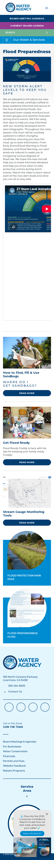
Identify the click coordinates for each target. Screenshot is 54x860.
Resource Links (45, 707)
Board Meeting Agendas (27, 18)
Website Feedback (14, 766)
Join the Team (13, 727)
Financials (9, 756)
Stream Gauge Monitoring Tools (23, 513)
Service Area (27, 788)
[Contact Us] (22, 662)
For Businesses (12, 747)
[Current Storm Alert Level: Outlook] (27, 69)
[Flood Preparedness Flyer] (27, 608)
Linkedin (33, 707)
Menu (46, 7)
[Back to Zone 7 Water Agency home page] (18, 6)
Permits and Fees (13, 761)
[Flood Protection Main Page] (27, 550)
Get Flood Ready (16, 442)
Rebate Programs (14, 771)
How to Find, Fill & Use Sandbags (21, 374)
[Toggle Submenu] (7, 40)
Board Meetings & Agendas (19, 742)
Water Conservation (15, 751)
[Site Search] (47, 32)
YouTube (21, 707)
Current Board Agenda (27, 25)
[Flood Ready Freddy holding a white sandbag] (27, 353)
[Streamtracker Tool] (27, 492)
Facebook (9, 707)
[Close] (46, 814)
